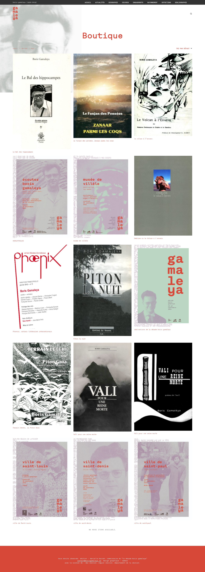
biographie (113, 2)
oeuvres (125, 2)
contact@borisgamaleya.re (89, 561)
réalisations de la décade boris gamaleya (152, 329)
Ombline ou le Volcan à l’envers (148, 238)
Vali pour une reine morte (84, 434)
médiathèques (18, 241)
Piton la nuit (79, 339)
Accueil (15, 48)
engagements (138, 2)
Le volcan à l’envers (143, 139)
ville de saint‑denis (82, 523)
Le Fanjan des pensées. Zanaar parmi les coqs (93, 141)
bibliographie (181, 2)
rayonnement (152, 2)
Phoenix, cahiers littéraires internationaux (32, 331)
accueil (88, 2)
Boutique (24, 48)
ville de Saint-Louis (22, 523)
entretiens (166, 2)
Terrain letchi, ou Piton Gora (26, 428)
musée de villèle (80, 241)
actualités (100, 2)
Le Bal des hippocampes (23, 152)
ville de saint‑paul (142, 523)
